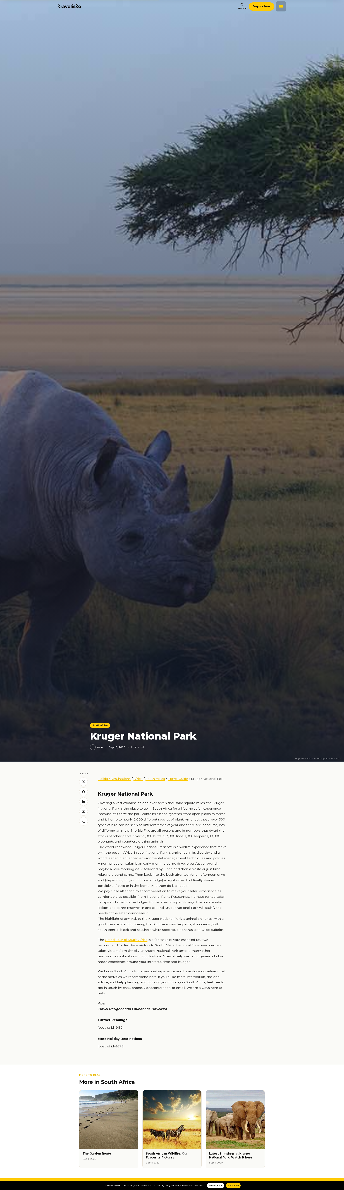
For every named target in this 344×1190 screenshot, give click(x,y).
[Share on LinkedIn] (83, 801)
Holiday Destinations (114, 779)
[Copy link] (83, 821)
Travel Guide (178, 779)
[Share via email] (83, 811)
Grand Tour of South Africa (126, 940)
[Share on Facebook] (83, 791)
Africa (138, 779)
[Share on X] (83, 782)
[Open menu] (281, 6)
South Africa (100, 725)
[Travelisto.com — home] (70, 6)
